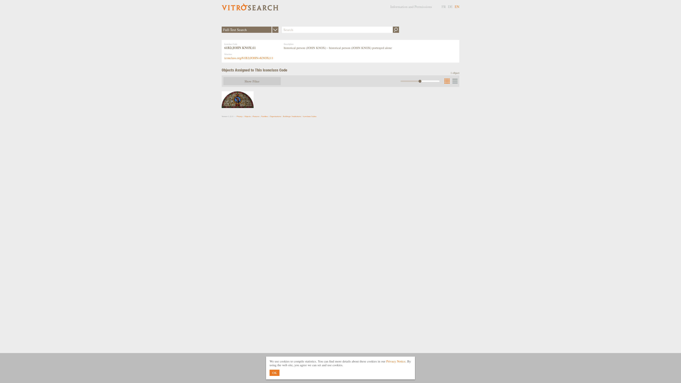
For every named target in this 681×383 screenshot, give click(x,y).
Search (396, 30)
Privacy (239, 116)
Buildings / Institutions (292, 116)
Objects (247, 116)
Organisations (275, 116)
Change (275, 30)
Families (264, 116)
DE (450, 6)
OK (274, 373)
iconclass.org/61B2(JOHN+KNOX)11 (248, 58)
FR (444, 6)
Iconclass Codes (309, 116)
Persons (256, 116)
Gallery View (455, 81)
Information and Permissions (411, 6)
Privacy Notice (395, 361)
